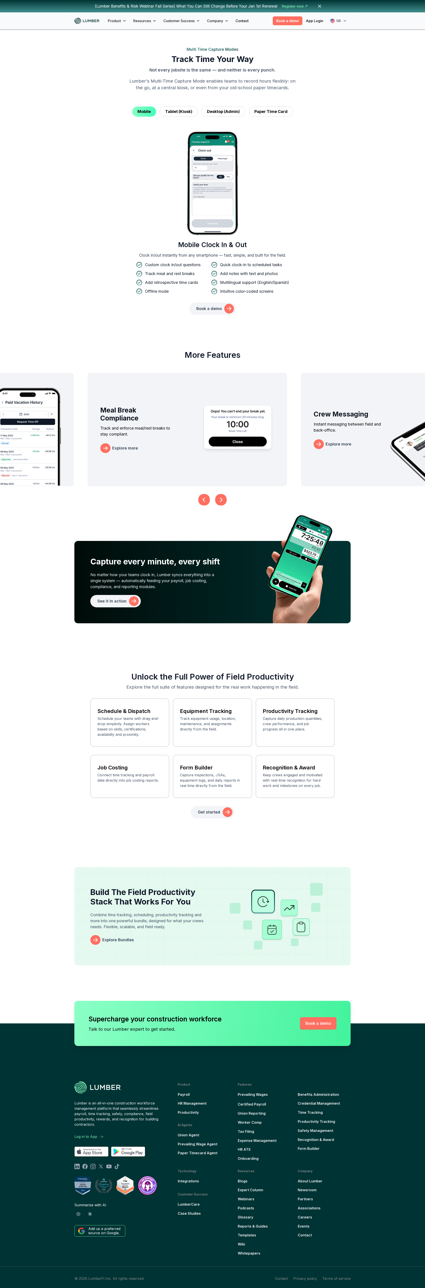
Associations (309, 1208)
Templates (247, 1235)
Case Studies (189, 1213)
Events (303, 1226)
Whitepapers (249, 1253)
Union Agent (188, 1135)
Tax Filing (246, 1131)
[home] (88, 21)
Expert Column (250, 1190)
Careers (305, 1217)
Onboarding (248, 1158)
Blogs (242, 1181)
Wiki (241, 1244)
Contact (242, 21)
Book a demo (287, 21)
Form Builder (309, 1148)
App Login (314, 21)
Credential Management (319, 1103)
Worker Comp (250, 1122)
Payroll (184, 1094)
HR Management (192, 1103)
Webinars (246, 1199)
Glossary (245, 1217)
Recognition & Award (316, 1139)
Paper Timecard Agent (197, 1153)
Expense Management (257, 1140)
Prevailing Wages (253, 1094)
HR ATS (244, 1149)
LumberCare (189, 1204)
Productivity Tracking (316, 1121)
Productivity (188, 1112)
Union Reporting (252, 1113)
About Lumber (310, 1181)
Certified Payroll (252, 1104)
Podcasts (246, 1208)
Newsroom (307, 1190)
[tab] (144, 112)
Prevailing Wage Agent (197, 1144)
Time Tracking (310, 1112)
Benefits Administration (318, 1094)
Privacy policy (305, 1278)
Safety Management (315, 1130)
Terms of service (336, 1278)
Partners (305, 1199)
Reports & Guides (253, 1226)
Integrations (188, 1181)
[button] (117, 20)
